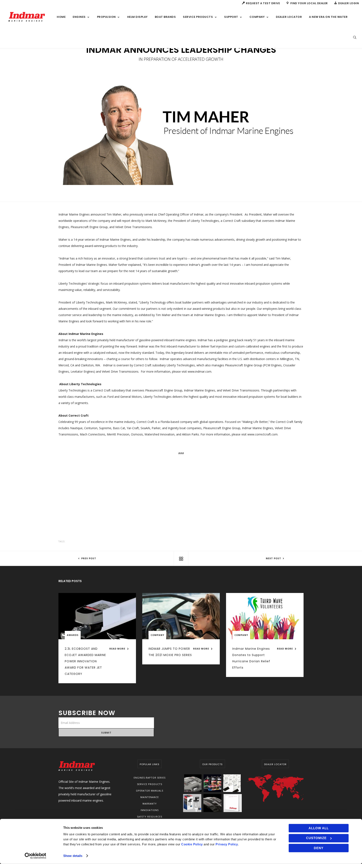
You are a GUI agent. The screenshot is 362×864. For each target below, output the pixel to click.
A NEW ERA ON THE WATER (328, 17)
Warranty (149, 803)
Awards (73, 635)
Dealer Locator (289, 17)
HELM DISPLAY (137, 17)
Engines (79, 17)
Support (231, 17)
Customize (316, 838)
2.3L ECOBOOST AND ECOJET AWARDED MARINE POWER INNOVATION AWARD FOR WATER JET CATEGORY (85, 661)
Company (257, 17)
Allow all (319, 828)
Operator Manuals (149, 790)
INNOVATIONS (150, 810)
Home (61, 17)
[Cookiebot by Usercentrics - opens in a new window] (35, 856)
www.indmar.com (199, 371)
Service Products (149, 784)
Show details (72, 856)
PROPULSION (106, 17)
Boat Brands (165, 17)
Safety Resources (149, 816)
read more (117, 648)
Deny (318, 848)
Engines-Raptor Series (149, 777)
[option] (181, 134)
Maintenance (149, 797)
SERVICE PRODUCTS (198, 17)
